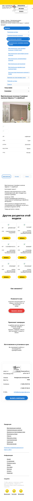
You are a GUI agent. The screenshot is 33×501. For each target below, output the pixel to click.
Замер (9, 465)
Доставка (17, 176)
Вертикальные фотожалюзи (16, 64)
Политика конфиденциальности (13, 447)
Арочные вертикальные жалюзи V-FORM (19, 73)
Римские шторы (12, 81)
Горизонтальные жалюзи (14, 430)
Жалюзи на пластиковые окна (16, 432)
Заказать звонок (16, 311)
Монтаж (9, 469)
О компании (10, 461)
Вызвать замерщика (17, 398)
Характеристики (6, 176)
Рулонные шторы (12, 434)
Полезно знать (11, 463)
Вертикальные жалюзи (16, 20)
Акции (9, 459)
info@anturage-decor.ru (22, 392)
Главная (2, 20)
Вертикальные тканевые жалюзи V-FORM (10, 21)
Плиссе (9, 84)
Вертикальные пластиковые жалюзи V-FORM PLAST (16, 49)
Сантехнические (12, 440)
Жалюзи (7, 20)
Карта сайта (7, 449)
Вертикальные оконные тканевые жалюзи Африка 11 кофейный (15, 23)
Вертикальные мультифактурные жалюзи (18, 54)
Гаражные (10, 442)
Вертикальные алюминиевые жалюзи (17, 59)
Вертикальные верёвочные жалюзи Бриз (16, 68)
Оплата (27, 176)
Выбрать (6, 238)
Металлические (11, 444)
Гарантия (9, 473)
